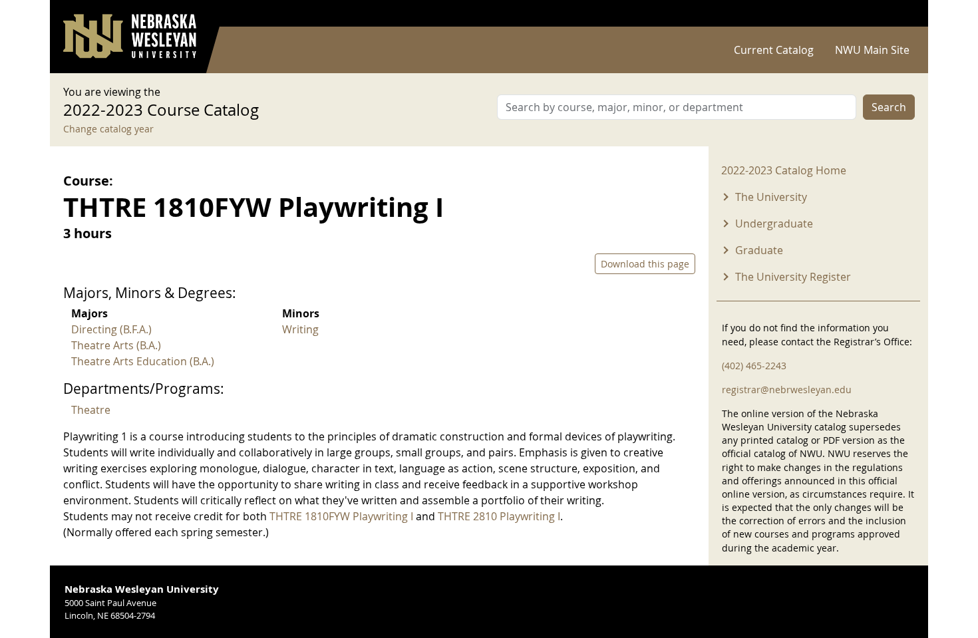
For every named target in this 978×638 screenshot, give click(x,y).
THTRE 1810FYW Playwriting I (341, 516)
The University (771, 197)
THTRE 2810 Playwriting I (499, 516)
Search (889, 107)
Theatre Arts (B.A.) (116, 345)
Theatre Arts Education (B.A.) (142, 361)
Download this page (645, 263)
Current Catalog (774, 50)
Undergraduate (774, 223)
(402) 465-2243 (754, 365)
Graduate (759, 250)
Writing (300, 329)
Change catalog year (108, 128)
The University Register (793, 276)
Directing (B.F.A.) (111, 329)
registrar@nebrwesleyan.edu (787, 389)
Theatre (90, 409)
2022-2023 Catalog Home (783, 170)
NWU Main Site (872, 50)
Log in (897, 13)
